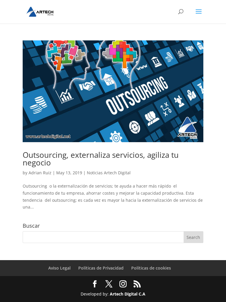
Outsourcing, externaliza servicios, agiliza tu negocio (101, 159)
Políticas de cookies (151, 268)
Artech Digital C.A (127, 294)
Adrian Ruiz (40, 172)
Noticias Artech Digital (109, 172)
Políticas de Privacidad (101, 268)
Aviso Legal (59, 268)
